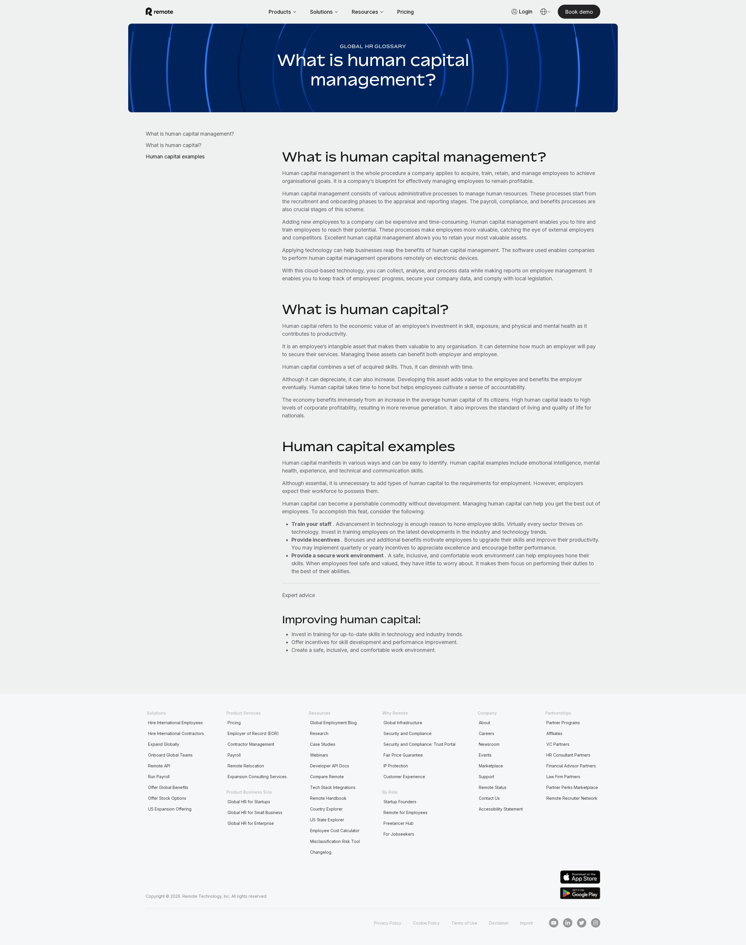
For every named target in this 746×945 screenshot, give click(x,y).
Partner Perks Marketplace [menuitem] (572, 787)
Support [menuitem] (486, 776)
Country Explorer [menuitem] (326, 808)
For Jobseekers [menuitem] (398, 834)
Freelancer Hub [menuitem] (398, 823)
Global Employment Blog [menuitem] (333, 722)
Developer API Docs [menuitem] (329, 765)
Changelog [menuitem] (320, 852)
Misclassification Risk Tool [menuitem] (335, 841)
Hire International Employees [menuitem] (175, 722)
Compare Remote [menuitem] (327, 776)
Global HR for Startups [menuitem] (249, 801)
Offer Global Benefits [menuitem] (168, 787)
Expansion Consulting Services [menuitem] (257, 776)
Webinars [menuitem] (319, 754)
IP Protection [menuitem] (395, 765)
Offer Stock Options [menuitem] (167, 798)
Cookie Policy (426, 923)
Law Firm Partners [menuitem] (563, 776)
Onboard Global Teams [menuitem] (170, 754)
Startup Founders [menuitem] (399, 801)
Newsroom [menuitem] (489, 744)
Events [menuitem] (485, 754)
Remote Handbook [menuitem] (328, 798)
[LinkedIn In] (567, 923)
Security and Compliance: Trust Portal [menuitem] (419, 744)
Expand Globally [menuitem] (163, 744)
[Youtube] (553, 923)
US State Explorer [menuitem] (327, 819)
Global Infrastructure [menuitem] (402, 722)
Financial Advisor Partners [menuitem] (571, 765)
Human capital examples (175, 156)
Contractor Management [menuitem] (251, 744)
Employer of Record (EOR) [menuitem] (253, 733)
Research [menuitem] (319, 733)
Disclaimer (499, 923)
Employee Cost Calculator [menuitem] (335, 830)
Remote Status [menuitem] (492, 787)
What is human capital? (173, 145)
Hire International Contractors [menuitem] (176, 733)
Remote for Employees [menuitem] (405, 812)
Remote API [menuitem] (159, 765)
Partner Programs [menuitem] (563, 722)
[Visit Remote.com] (159, 11)
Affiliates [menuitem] (554, 733)
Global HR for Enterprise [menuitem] (251, 823)
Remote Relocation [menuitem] (246, 765)
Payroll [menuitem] (234, 754)
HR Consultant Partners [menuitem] (568, 754)
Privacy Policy (387, 923)
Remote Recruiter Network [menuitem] (571, 798)
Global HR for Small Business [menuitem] (255, 812)
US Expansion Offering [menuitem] (169, 808)
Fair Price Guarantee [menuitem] (403, 754)
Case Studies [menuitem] (322, 744)
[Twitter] (581, 923)
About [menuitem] (484, 722)
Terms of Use (464, 923)
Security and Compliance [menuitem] (407, 733)
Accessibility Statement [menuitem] (501, 808)
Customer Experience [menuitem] (404, 776)
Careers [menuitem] (486, 733)
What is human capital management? (190, 134)
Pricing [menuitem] (234, 722)
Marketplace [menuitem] (491, 765)
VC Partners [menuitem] (557, 744)
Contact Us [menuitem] (489, 798)
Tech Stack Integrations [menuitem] (333, 787)
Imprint (526, 923)
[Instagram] (595, 923)
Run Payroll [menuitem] (159, 776)
